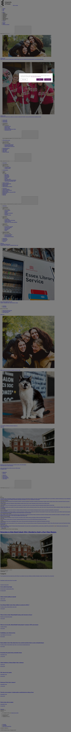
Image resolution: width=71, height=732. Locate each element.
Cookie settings (24, 79)
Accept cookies (48, 79)
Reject (40, 79)
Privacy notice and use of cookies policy (36, 76)
